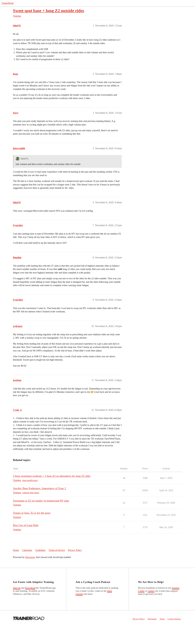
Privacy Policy (75, 550)
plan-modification (30, 480)
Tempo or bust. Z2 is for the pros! (32, 512)
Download (30, 588)
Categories (27, 550)
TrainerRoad (8, 3)
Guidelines (40, 550)
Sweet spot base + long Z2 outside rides (48, 10)
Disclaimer (152, 619)
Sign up (16, 588)
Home (16, 550)
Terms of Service (57, 550)
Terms (162, 619)
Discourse (30, 557)
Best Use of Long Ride (25, 525)
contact (151, 591)
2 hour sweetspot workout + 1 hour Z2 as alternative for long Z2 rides (51, 475)
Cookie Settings (174, 619)
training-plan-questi (30, 492)
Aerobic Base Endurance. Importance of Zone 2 (39, 488)
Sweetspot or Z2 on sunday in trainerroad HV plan (41, 500)
